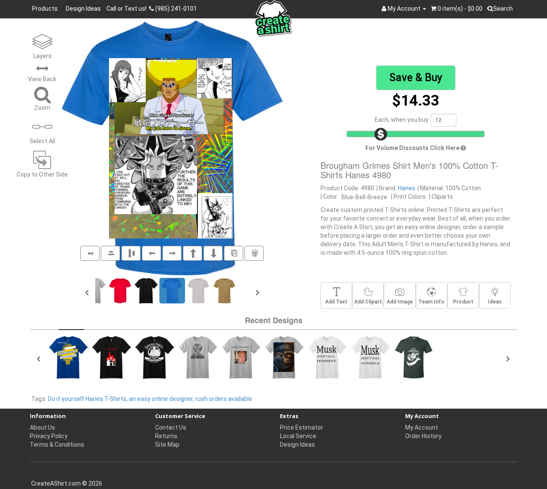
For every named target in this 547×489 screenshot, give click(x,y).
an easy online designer (161, 398)
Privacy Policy (49, 436)
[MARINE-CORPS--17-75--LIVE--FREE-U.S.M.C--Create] (413, 356)
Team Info (431, 302)
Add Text (336, 302)
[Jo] (284, 356)
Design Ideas (83, 8)
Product (463, 302)
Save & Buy (415, 77)
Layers (42, 56)
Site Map (167, 444)
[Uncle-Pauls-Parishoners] (241, 356)
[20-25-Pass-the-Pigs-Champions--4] (456, 356)
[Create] (197, 356)
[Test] (327, 356)
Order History (423, 436)
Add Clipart (368, 302)
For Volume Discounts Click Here (413, 147)
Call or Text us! (127, 8)
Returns (166, 436)
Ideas (495, 302)
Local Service (298, 436)
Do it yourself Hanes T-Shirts (87, 398)
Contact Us (170, 427)
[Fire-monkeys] (111, 356)
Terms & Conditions (57, 444)
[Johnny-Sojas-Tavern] (154, 356)
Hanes (406, 188)
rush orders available (223, 398)
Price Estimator (301, 427)
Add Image (400, 302)
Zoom (42, 107)
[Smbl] (68, 356)
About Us (42, 427)
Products (46, 8)
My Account (421, 427)
